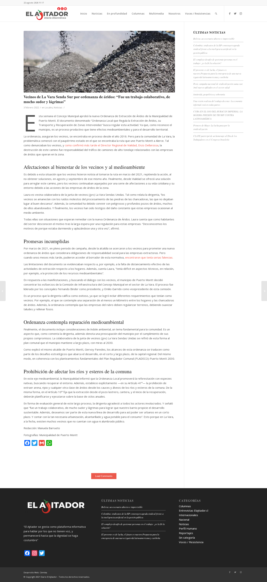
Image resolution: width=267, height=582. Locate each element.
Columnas (185, 506)
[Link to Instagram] (240, 13)
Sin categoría (187, 537)
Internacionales (188, 515)
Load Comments (103, 476)
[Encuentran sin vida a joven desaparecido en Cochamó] (3, 291)
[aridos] (99, 62)
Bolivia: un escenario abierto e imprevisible (213, 38)
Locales (49, 107)
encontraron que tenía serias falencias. (149, 257)
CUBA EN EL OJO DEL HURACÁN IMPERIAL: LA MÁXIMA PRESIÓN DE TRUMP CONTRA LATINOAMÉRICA (218, 115)
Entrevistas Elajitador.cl (193, 510)
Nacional (184, 519)
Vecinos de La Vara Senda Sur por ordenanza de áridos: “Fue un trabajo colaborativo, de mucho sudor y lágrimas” (97, 99)
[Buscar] (216, 14)
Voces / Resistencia (191, 542)
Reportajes (186, 533)
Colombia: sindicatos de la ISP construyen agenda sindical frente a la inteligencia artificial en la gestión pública (216, 49)
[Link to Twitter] (235, 13)
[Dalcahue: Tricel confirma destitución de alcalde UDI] (264, 291)
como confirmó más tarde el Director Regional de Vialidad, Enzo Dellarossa (111, 145)
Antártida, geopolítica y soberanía (209, 94)
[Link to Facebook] (229, 13)
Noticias (58, 107)
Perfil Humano (188, 528)
